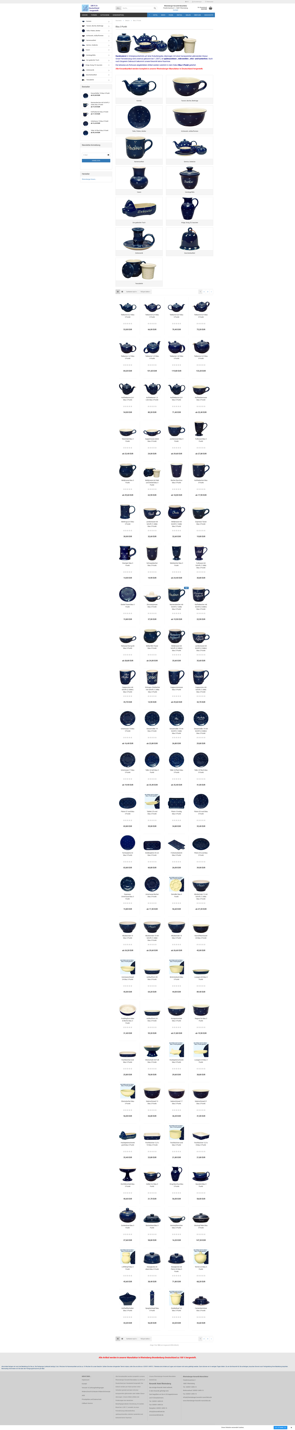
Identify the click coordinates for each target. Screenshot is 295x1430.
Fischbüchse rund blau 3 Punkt (176, 1144)
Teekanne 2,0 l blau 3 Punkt (201, 357)
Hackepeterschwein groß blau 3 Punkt (128, 1144)
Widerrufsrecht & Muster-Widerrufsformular (96, 1391)
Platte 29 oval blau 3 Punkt (201, 854)
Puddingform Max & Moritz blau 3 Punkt (127, 1021)
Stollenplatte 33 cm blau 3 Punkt (152, 854)
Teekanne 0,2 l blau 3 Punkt (127, 316)
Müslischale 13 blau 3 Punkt (127, 937)
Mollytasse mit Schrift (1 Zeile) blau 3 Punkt (176, 524)
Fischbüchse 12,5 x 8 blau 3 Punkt (201, 1144)
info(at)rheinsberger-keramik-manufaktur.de (197, 1397)
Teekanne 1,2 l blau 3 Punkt (127, 357)
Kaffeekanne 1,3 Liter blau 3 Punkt (152, 399)
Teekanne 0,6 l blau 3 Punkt (176, 316)
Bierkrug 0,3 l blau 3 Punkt (127, 523)
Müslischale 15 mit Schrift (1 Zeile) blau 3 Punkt (152, 938)
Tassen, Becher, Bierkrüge (94, 26)
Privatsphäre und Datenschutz (91, 1399)
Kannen (88, 21)
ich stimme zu (280, 1427)
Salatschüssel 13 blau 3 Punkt (152, 1102)
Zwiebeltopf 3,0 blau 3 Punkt (176, 1309)
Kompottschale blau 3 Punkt (176, 1020)
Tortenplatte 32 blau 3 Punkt (127, 854)
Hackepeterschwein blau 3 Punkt (177, 1061)
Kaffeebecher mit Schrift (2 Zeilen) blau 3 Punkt (201, 607)
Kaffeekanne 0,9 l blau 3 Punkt (176, 399)
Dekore (85, 15)
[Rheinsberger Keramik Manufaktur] (97, 8)
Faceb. (171, 15)
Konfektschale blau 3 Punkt (127, 1185)
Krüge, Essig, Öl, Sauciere (93, 65)
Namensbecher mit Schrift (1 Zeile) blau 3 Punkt (176, 607)
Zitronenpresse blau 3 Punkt (152, 606)
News (163, 15)
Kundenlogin (197, 2)
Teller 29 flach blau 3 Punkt (201, 771)
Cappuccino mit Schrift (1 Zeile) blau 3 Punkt (200, 689)
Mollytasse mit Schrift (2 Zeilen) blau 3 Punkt (176, 648)
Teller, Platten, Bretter (93, 31)
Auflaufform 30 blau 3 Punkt (152, 978)
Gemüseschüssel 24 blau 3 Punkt (128, 978)
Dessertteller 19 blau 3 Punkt (152, 730)
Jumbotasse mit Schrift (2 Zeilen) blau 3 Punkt (201, 648)
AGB (83, 1395)
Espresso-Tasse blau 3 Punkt (200, 523)
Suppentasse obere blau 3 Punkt (152, 440)
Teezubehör (90, 80)
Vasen (87, 50)
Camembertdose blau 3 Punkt (201, 1309)
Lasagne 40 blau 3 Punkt (201, 978)
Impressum (85, 1380)
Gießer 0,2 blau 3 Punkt (152, 1185)
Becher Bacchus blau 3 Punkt (176, 481)
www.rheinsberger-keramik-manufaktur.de (197, 1400)
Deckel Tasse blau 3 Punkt (128, 606)
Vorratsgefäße (91, 55)
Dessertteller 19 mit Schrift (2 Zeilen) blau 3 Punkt (201, 731)
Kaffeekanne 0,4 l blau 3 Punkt (127, 399)
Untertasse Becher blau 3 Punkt (152, 895)
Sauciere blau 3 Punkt (201, 1185)
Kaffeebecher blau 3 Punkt (200, 481)
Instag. (179, 15)
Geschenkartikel (91, 75)
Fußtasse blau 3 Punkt (201, 440)
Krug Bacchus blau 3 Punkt (176, 1185)
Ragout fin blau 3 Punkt (201, 1020)
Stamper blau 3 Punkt (127, 564)
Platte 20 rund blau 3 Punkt (201, 813)
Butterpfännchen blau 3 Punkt (176, 1227)
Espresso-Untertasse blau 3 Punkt (127, 896)
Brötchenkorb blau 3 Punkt (176, 978)
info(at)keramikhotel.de (157, 1411)
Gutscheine (104, 15)
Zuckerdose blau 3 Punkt (127, 1227)
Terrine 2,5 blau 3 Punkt (201, 1268)
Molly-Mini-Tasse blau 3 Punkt (152, 647)
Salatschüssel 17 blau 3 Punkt (176, 1102)
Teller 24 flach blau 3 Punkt (176, 771)
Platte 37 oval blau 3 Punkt (127, 813)
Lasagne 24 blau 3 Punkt (201, 1061)
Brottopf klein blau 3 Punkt (201, 1227)
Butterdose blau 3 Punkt (152, 1227)
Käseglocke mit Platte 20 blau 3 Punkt (176, 1269)
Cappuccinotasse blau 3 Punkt (176, 688)
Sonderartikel (118, 15)
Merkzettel (209, 2)
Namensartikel (91, 40)
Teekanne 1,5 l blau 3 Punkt (152, 357)
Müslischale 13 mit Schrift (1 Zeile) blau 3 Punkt (201, 896)
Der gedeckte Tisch (92, 60)
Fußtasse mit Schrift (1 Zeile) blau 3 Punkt (201, 565)
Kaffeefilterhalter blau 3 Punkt (128, 1309)
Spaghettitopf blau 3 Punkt (152, 1309)
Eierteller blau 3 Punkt (176, 895)
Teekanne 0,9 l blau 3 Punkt (201, 316)
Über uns (197, 15)
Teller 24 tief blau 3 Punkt (152, 771)
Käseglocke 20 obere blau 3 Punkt (152, 1268)
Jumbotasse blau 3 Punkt (176, 440)
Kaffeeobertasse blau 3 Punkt (201, 399)
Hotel (155, 15)
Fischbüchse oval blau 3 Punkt (127, 1061)
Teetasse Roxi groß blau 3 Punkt (127, 647)
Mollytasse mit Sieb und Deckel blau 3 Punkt (152, 482)
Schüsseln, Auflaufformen (94, 35)
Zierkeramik (90, 70)
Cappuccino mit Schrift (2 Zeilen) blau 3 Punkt (127, 689)
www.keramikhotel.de (156, 1415)
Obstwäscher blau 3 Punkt (127, 1102)
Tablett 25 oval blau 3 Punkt (152, 813)
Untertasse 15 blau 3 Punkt (127, 730)
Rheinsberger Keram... (89, 179)
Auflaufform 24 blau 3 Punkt (152, 1020)
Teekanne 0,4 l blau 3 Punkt (152, 316)
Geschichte (208, 15)
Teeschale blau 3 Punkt (128, 440)
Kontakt (175, 10)
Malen (188, 15)
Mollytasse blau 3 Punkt (127, 481)
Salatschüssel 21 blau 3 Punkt (201, 1102)
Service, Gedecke (92, 45)
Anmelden (96, 160)
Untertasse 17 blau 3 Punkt (127, 771)
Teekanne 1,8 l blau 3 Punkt (176, 357)
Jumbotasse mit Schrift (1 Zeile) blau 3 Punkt (152, 524)
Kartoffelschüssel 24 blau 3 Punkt (201, 937)
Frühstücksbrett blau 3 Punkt (176, 854)
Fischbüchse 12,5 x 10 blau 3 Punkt (152, 1144)
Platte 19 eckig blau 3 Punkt (176, 813)
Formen (94, 15)
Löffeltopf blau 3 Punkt (128, 1268)
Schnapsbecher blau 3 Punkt (152, 564)
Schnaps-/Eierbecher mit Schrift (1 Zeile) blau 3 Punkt (152, 689)
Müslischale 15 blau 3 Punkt (176, 937)
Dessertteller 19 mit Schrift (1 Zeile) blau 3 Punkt (176, 731)
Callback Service (87, 1403)
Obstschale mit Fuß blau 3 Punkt (152, 1061)
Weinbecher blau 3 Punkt (176, 564)
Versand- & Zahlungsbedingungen (93, 1387)
